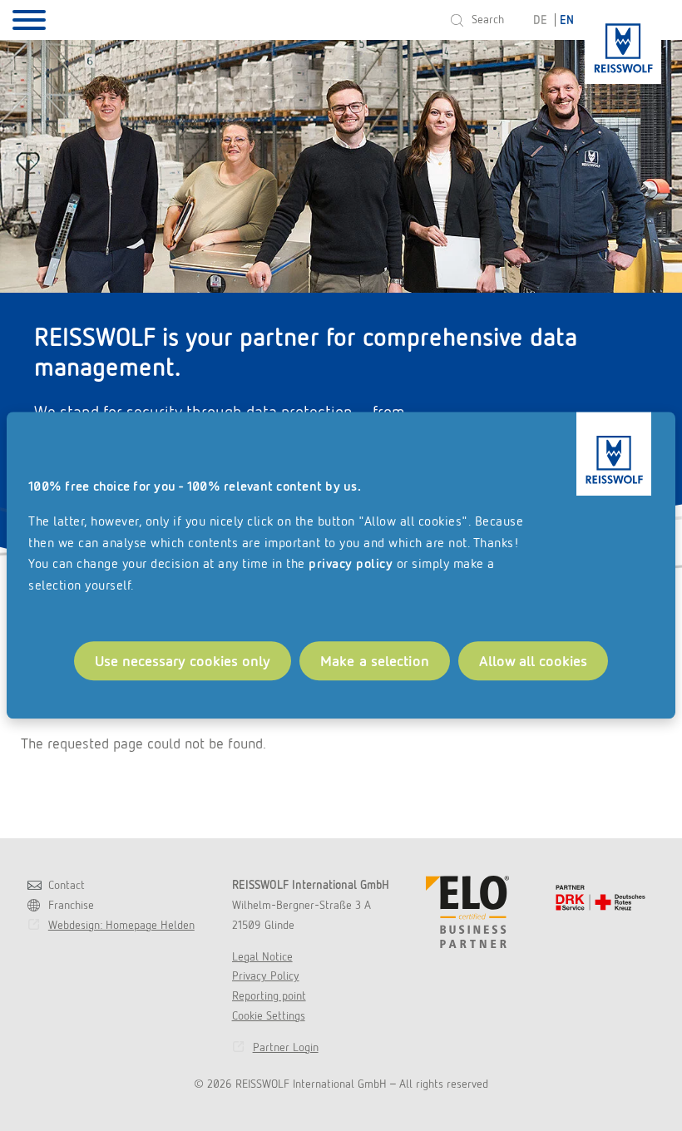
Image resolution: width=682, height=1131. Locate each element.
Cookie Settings (268, 1015)
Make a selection (374, 660)
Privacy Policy (265, 975)
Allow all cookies (533, 660)
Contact (66, 884)
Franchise (71, 904)
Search (488, 19)
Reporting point (269, 995)
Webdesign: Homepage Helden (121, 924)
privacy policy (351, 564)
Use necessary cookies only (182, 660)
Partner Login (286, 1047)
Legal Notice (262, 956)
